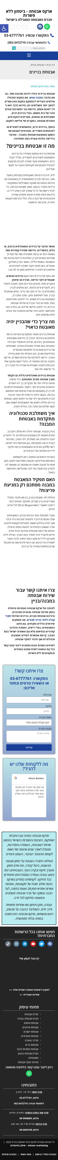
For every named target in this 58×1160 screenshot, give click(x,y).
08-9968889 (25, 1118)
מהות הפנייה (45, 728)
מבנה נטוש (35, 97)
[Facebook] (40, 27)
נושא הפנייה (45, 717)
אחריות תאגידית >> (29, 994)
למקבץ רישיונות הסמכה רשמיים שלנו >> (29, 989)
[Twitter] (41, 944)
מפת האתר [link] (25, 1154)
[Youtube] (33, 944)
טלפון (49, 706)
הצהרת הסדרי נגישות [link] (45, 1154)
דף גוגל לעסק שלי (29, 958)
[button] (9, 795)
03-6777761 (25, 1097)
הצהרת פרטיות (9, 1154)
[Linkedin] (25, 944)
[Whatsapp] (47, 27)
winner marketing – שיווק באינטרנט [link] (29, 1145)
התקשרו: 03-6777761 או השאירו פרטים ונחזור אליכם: (29, 683)
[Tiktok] (8, 944)
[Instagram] (16, 944)
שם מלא (47, 694)
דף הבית (50, 64)
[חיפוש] (14, 48)
